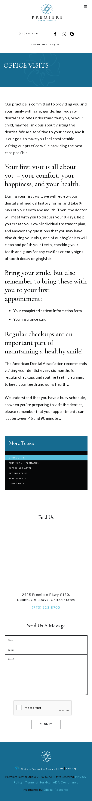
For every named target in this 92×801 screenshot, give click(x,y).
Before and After (20, 468)
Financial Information (24, 463)
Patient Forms (18, 473)
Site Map (71, 768)
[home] (46, 12)
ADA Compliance (65, 782)
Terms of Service (37, 782)
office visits (17, 458)
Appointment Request (46, 44)
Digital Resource (56, 789)
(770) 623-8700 (28, 33)
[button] (85, 6)
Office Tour (17, 483)
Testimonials (18, 478)
